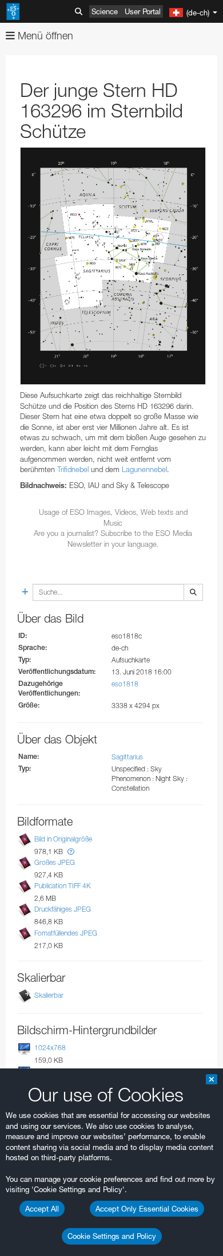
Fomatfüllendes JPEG (65, 933)
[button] (70, 851)
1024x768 (50, 1047)
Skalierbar (48, 995)
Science (104, 11)
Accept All (42, 1208)
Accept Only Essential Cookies (146, 1208)
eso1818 (125, 684)
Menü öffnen (44, 36)
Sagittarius (127, 757)
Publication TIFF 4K (62, 885)
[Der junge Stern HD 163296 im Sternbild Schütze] (113, 266)
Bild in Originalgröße (63, 839)
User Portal (143, 11)
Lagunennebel (144, 469)
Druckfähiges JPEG (62, 909)
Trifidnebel (73, 469)
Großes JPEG (54, 862)
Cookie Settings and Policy (111, 1236)
